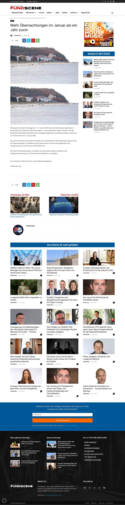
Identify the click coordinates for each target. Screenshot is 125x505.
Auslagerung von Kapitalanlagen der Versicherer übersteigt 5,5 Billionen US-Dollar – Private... (24, 329)
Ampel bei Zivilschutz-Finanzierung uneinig (64, 215)
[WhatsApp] (38, 40)
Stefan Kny (49, 275)
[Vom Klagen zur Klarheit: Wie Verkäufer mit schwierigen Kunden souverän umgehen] (62, 317)
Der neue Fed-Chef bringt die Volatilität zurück (95, 298)
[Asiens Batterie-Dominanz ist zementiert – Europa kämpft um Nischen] (99, 376)
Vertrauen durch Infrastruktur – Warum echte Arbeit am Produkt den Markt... (61, 359)
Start (11, 18)
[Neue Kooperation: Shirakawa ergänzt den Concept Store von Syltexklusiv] (87, 74)
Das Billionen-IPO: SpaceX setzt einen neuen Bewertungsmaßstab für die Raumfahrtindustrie (98, 329)
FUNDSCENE (17, 35)
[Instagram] (105, 1)
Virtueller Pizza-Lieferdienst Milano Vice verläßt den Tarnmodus (30, 453)
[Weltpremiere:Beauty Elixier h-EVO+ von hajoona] (15, 444)
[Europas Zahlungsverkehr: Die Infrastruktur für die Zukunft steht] (87, 84)
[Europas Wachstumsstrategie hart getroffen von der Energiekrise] (26, 376)
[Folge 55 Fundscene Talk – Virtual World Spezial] (15, 463)
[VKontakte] (104, 488)
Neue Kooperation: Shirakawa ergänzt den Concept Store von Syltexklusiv (104, 73)
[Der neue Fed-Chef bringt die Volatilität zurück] (87, 115)
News (15, 18)
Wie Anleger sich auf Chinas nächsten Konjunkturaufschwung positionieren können (25, 359)
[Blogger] (85, 488)
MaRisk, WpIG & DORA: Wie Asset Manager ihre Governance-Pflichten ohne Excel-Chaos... (26, 270)
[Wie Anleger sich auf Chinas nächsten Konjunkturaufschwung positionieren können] (26, 346)
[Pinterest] (33, 40)
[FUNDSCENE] (11, 36)
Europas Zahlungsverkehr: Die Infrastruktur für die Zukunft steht (103, 84)
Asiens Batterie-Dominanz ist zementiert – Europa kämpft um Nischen (97, 388)
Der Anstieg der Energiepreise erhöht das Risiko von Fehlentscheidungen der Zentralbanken (60, 390)
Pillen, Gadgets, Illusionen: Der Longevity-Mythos (96, 357)
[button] (112, 12)
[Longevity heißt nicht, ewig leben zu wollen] (87, 95)
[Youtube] (113, 1)
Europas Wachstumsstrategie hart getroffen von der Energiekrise (25, 387)
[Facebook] (103, 1)
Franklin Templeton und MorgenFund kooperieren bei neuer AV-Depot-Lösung (103, 104)
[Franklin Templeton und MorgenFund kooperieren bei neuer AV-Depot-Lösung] (87, 104)
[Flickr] (94, 488)
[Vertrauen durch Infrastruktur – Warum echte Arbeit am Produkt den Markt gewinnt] (62, 346)
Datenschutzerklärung (70, 425)
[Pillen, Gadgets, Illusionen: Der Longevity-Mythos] (99, 346)
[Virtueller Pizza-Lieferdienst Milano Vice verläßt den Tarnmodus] (15, 453)
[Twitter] (108, 1)
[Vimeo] (111, 1)
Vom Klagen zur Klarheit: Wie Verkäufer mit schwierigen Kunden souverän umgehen (62, 329)
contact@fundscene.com (53, 495)
